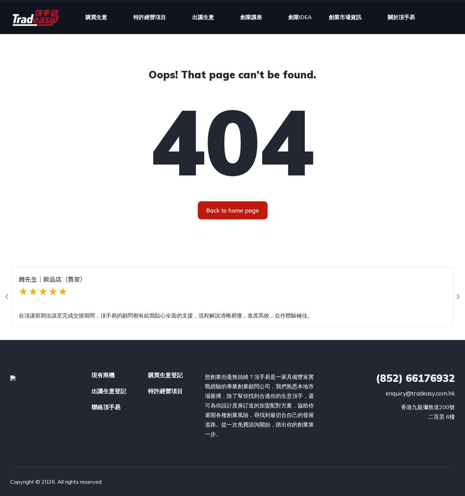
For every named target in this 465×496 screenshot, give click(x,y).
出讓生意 (203, 17)
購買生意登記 (165, 374)
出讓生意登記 (109, 390)
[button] (6, 296)
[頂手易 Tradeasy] (35, 17)
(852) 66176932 (415, 378)
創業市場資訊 (345, 17)
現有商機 (103, 374)
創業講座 (251, 17)
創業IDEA (300, 17)
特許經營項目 (149, 17)
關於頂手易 (401, 17)
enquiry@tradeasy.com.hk (420, 393)
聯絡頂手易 (106, 406)
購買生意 (96, 17)
